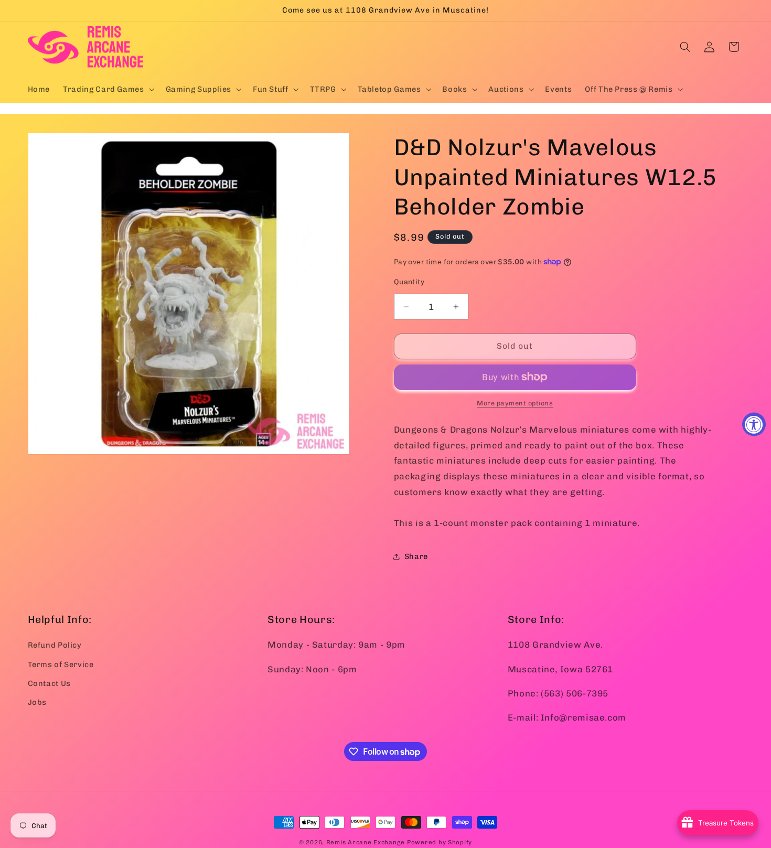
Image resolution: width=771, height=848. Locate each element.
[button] (108, 89)
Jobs (37, 702)
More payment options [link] (515, 403)
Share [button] (416, 556)
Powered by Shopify (439, 842)
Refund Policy (55, 645)
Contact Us (49, 683)
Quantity (409, 281)
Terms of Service (61, 664)
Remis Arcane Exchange (365, 842)
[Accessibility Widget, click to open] (754, 424)
